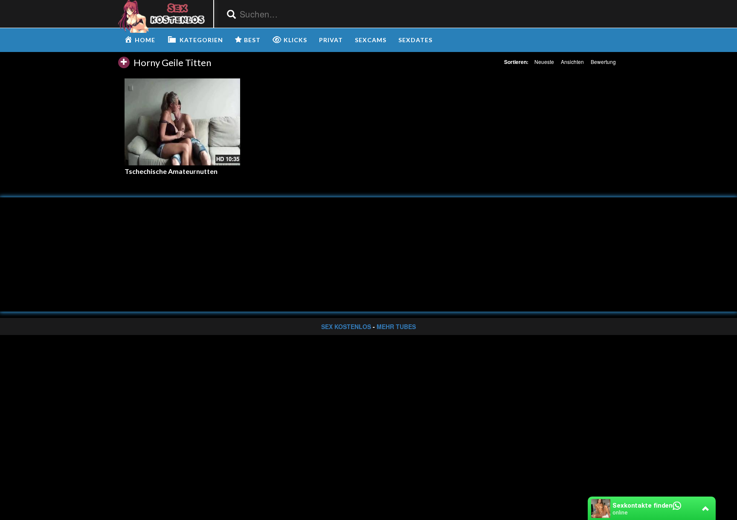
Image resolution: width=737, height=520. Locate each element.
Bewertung (603, 61)
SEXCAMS (370, 39)
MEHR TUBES (396, 326)
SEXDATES (415, 39)
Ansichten (572, 61)
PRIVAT (331, 39)
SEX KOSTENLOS (346, 326)
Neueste (544, 61)
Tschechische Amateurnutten (171, 171)
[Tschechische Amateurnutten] (182, 121)
